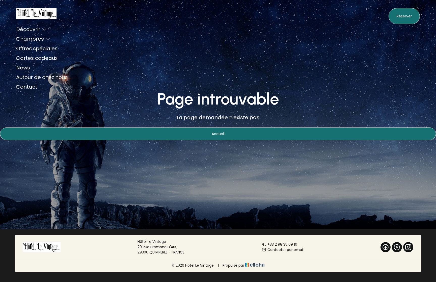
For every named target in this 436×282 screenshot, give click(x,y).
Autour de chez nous (42, 77)
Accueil (218, 133)
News (23, 67)
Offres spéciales (37, 48)
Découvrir (28, 29)
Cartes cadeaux (37, 58)
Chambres (30, 38)
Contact (26, 86)
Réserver (404, 16)
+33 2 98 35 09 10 (282, 244)
